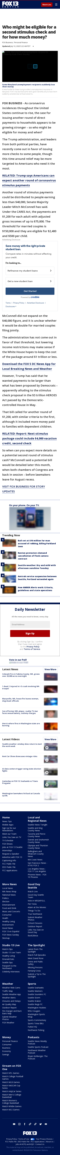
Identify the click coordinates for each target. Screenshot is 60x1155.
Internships (7, 850)
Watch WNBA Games (11, 1106)
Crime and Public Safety (35, 962)
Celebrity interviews (11, 971)
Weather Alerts (9, 997)
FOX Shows (7, 843)
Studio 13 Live (11, 945)
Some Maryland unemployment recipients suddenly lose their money (28, 85)
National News (9, 894)
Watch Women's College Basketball (10, 1101)
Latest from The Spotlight (35, 950)
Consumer (7, 914)
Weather (7, 983)
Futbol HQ (32, 1026)
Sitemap (6, 938)
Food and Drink (9, 908)
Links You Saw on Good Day (36, 931)
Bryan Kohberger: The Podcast (38, 1057)
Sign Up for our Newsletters (9, 829)
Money (6, 1037)
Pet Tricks (32, 904)
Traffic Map (7, 991)
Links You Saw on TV (11, 837)
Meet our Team (9, 834)
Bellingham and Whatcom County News (36, 854)
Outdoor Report (35, 926)
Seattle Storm (34, 997)
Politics (5, 898)
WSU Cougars (34, 1011)
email (46, 1124)
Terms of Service (32, 649)
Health (5, 918)
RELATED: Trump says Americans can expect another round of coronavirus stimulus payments (29, 180)
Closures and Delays (11, 1001)
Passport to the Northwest (9, 967)
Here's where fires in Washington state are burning (21, 724)
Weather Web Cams (11, 987)
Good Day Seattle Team (36, 896)
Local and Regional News (37, 819)
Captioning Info (9, 860)
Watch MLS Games (11, 1109)
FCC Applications (9, 870)
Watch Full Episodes (37, 955)
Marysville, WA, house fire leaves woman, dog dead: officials (20, 699)
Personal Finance (21, 42)
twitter (40, 1124)
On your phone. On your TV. (24, 505)
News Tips (7, 821)
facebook (24, 1124)
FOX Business (7, 42)
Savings (5, 1054)
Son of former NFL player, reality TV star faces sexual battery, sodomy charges (20, 712)
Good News (7, 928)
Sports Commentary (37, 1020)
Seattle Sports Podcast (38, 1047)
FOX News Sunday (10, 934)
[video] (51, 747)
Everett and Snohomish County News (38, 840)
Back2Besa (33, 935)
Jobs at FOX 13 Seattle (12, 847)
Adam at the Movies (37, 907)
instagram (19, 1124)
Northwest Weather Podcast (37, 1051)
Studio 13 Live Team (11, 952)
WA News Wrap (9, 891)
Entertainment (8, 904)
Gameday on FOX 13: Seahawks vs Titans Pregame (20, 782)
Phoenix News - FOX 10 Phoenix (37, 875)
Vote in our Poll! (18, 659)
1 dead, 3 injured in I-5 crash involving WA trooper (20, 687)
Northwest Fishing (36, 1030)
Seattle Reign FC (35, 1004)
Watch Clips (7, 949)
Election (5, 901)
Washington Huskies (37, 1007)
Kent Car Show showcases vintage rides (19, 756)
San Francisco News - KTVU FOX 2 (37, 864)
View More (50, 669)
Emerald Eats (8, 959)
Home (6, 817)
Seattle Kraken (34, 1001)
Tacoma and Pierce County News (36, 835)
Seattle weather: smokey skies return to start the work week (22, 745)
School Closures (35, 923)
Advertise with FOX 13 (12, 857)
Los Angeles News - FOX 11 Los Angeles (37, 870)
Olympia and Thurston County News (38, 846)
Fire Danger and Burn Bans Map (12, 1012)
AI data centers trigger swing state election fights (21, 770)
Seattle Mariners (35, 991)
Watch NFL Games (10, 1073)
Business (6, 1047)
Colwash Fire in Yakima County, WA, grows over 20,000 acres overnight (21, 675)
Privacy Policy (33, 646)
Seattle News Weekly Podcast (37, 1042)
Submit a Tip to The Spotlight (37, 975)
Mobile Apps (7, 824)
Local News (7, 888)
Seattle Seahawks (36, 987)
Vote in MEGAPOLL (36, 900)
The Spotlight (36, 945)
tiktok (30, 1124)
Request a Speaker (10, 853)
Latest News (10, 669)
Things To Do (34, 910)
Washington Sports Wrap (36, 1015)
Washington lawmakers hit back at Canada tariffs (21, 794)
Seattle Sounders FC (37, 994)
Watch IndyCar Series (11, 1091)
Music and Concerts (11, 911)
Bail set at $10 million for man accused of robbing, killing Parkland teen (37, 543)
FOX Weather (8, 1022)
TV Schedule (7, 840)
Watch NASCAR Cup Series (11, 1086)
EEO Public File (8, 867)
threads (35, 1124)
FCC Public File (8, 863)
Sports (32, 983)
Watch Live (46, 5)
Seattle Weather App (11, 994)
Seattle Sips (7, 962)
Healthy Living (8, 921)
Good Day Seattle (34, 886)
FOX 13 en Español (10, 931)
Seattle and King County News (35, 829)
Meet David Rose (35, 958)
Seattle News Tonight (37, 824)
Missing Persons (35, 967)
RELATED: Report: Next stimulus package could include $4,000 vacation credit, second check (29, 438)
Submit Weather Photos (35, 918)
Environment (8, 924)
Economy (6, 1051)
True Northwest (35, 914)
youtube (14, 1124)
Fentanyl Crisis (34, 970)
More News (9, 884)
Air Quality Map (9, 1004)
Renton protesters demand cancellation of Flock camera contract (33, 556)
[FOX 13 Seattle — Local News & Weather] (10, 4)
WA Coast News (35, 859)
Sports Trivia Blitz (36, 1023)
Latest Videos (11, 739)
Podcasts (33, 1037)
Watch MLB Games (11, 1082)
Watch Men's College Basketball (11, 1095)
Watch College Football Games (12, 1077)
